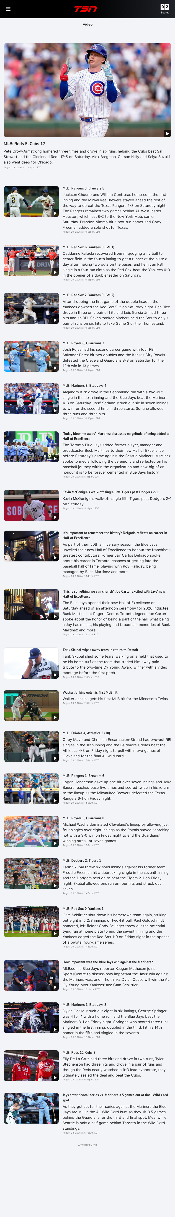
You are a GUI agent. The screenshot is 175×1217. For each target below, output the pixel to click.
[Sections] (8, 8)
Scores (165, 12)
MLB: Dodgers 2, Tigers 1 (82, 860)
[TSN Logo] (85, 9)
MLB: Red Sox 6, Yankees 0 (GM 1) (88, 247)
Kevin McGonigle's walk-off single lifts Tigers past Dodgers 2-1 (110, 492)
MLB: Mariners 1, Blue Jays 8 (84, 1004)
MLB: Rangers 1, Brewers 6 (83, 775)
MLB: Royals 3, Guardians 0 (83, 818)
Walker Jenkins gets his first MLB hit (90, 692)
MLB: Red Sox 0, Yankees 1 (83, 908)
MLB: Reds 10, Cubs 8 (79, 1052)
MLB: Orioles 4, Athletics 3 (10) (86, 733)
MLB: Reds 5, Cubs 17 (24, 143)
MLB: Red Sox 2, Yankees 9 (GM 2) (88, 295)
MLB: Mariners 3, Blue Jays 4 (84, 385)
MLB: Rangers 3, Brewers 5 (83, 188)
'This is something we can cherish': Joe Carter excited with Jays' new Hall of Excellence (114, 594)
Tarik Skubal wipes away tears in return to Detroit (100, 649)
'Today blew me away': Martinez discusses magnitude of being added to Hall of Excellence (116, 436)
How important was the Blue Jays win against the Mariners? (108, 962)
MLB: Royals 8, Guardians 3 (83, 343)
